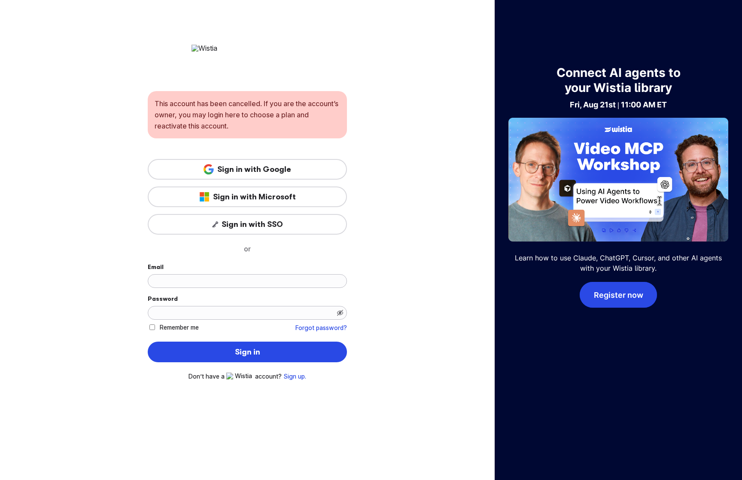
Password (163, 298)
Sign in (247, 352)
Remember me (179, 327)
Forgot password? (321, 327)
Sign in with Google (254, 169)
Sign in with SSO (252, 224)
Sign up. (294, 376)
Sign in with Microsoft (254, 197)
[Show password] (340, 313)
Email (156, 266)
